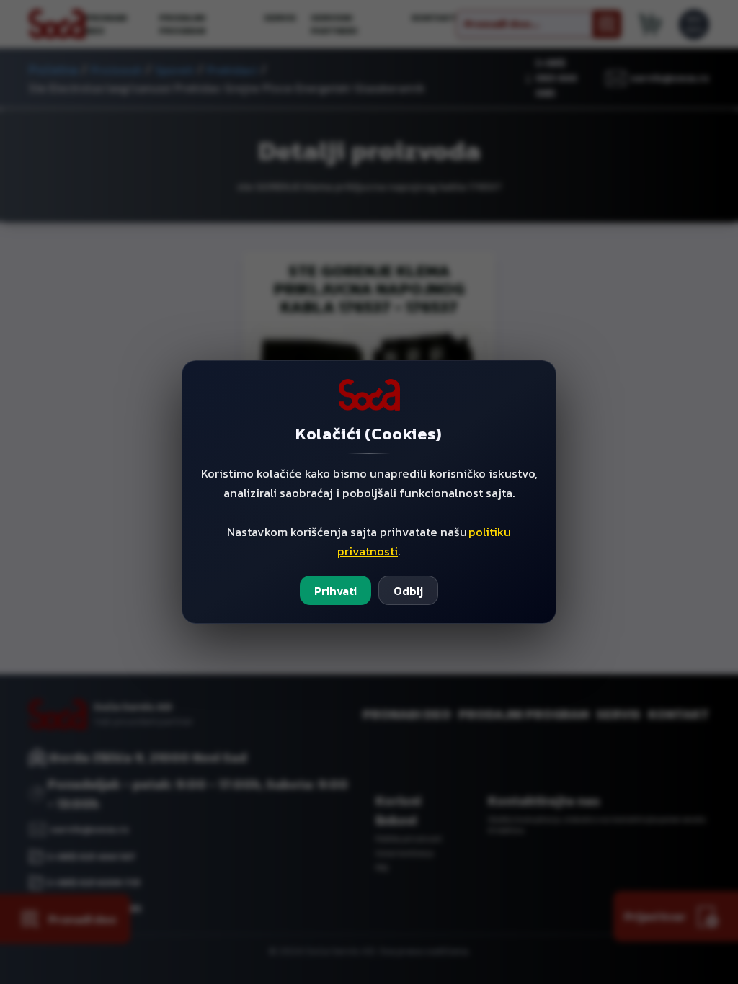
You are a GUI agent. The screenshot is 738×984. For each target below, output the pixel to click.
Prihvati (335, 590)
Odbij (408, 590)
